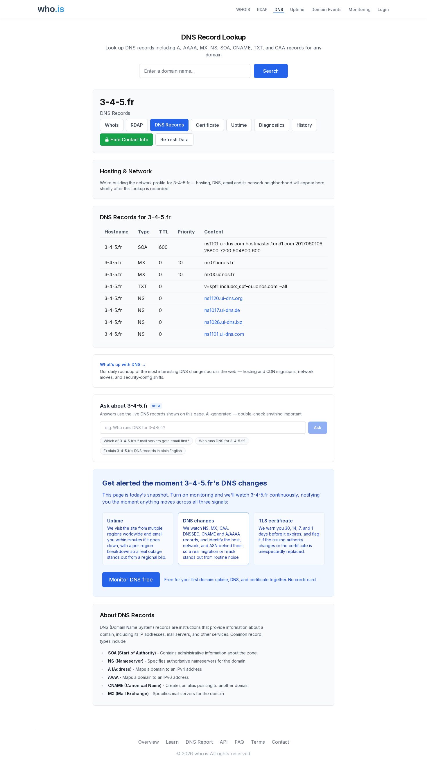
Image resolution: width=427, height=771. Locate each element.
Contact (280, 742)
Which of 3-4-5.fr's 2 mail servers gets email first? (146, 441)
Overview (148, 742)
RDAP (262, 9)
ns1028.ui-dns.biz (223, 322)
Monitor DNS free (131, 580)
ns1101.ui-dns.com (224, 334)
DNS (278, 9)
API (224, 742)
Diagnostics (271, 125)
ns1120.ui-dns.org (223, 298)
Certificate (207, 125)
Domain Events (326, 9)
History (304, 125)
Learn (172, 742)
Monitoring (360, 9)
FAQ (239, 742)
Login (383, 9)
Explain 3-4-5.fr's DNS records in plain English (143, 451)
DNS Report (199, 742)
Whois (112, 125)
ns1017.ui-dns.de (222, 310)
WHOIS (243, 9)
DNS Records (169, 125)
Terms (258, 742)
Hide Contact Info (129, 139)
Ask (317, 427)
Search (271, 71)
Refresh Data (174, 139)
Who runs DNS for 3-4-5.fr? (222, 441)
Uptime (297, 9)
